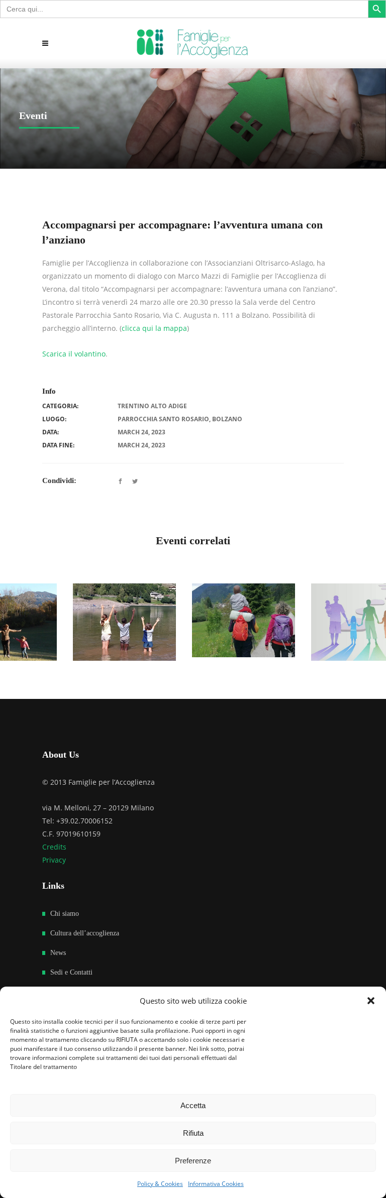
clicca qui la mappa (154, 328)
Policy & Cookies (160, 1183)
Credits (54, 847)
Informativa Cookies (216, 1183)
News (58, 952)
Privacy (54, 860)
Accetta (193, 1105)
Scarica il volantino (74, 353)
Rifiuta (193, 1133)
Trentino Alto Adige (152, 406)
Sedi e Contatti (71, 972)
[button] (371, 1001)
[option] (109, 620)
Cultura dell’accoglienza (84, 933)
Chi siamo (64, 913)
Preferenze (193, 1160)
